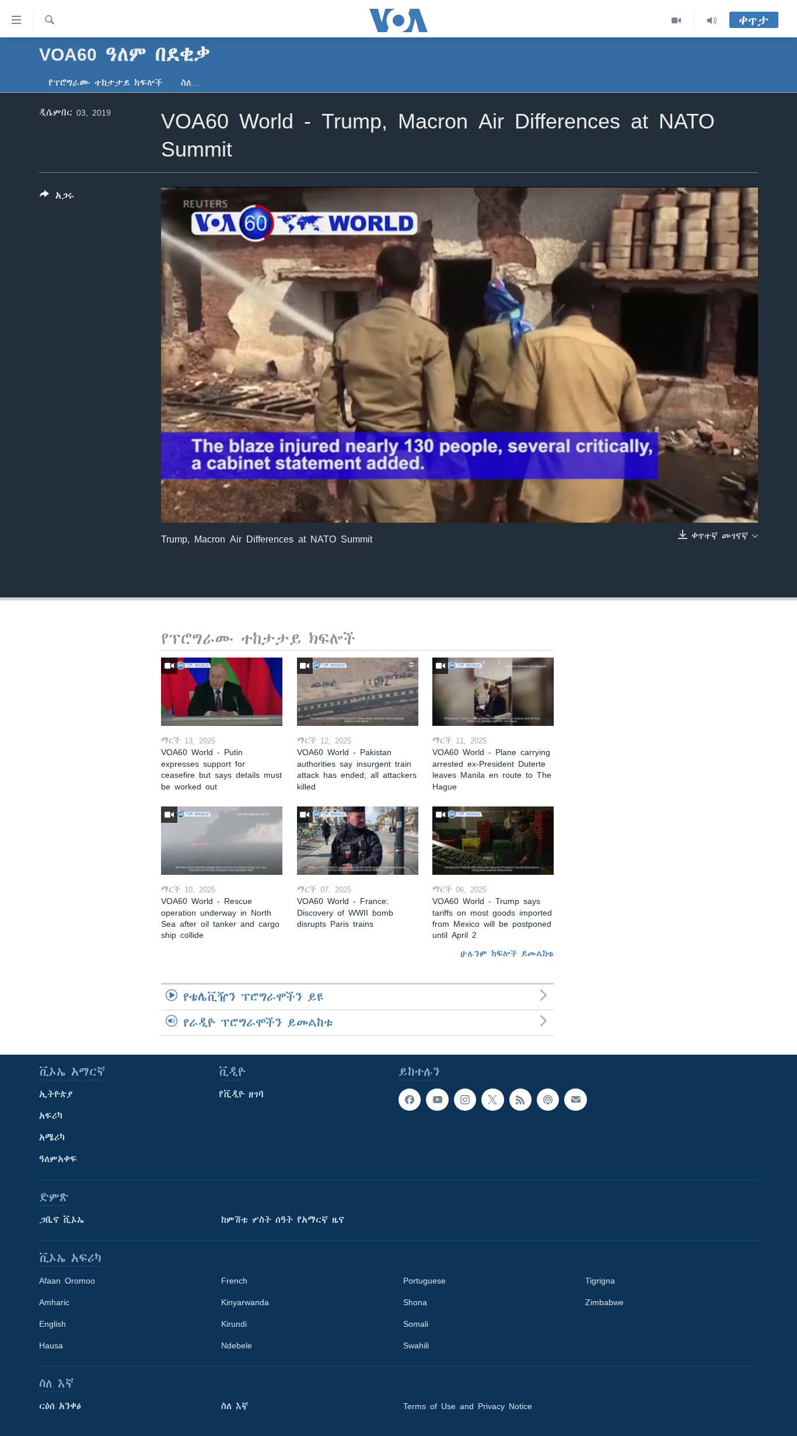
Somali (415, 1324)
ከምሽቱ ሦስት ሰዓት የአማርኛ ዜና (282, 1220)
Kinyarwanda (245, 1302)
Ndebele (236, 1345)
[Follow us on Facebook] (409, 1100)
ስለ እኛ (234, 1406)
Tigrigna (600, 1280)
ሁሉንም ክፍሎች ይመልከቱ (507, 953)
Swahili (416, 1345)
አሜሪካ (52, 1137)
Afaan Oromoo (67, 1280)
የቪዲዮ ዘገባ (241, 1094)
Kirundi (234, 1324)
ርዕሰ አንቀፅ (60, 1406)
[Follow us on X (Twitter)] (492, 1100)
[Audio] (711, 20)
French (234, 1280)
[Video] (676, 20)
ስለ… (190, 83)
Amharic (54, 1302)
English (52, 1324)
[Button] (57, 197)
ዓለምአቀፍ (58, 1159)
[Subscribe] (575, 1100)
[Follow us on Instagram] (465, 1100)
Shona (415, 1302)
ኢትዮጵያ (56, 1094)
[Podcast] (548, 1100)
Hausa (51, 1345)
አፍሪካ (50, 1116)
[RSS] (520, 1100)
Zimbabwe (604, 1302)
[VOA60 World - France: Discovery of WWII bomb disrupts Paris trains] (357, 840)
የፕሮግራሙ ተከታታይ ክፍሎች (105, 83)
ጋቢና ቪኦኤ (61, 1220)
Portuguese (424, 1280)
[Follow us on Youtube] (437, 1100)
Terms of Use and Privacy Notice (467, 1406)
